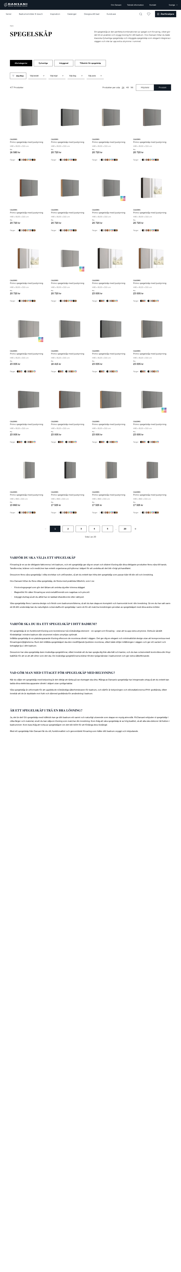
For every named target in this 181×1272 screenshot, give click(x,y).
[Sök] (140, 14)
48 (127, 87)
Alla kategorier (21, 63)
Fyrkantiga (43, 63)
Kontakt (152, 5)
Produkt (162, 87)
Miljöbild (145, 87)
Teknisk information (135, 5)
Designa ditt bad (91, 14)
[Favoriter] (148, 14)
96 (132, 87)
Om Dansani (116, 5)
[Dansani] (15, 5)
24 (123, 87)
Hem (12, 26)
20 (125, 529)
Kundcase (111, 14)
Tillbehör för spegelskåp (90, 63)
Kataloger (72, 14)
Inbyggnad (63, 63)
